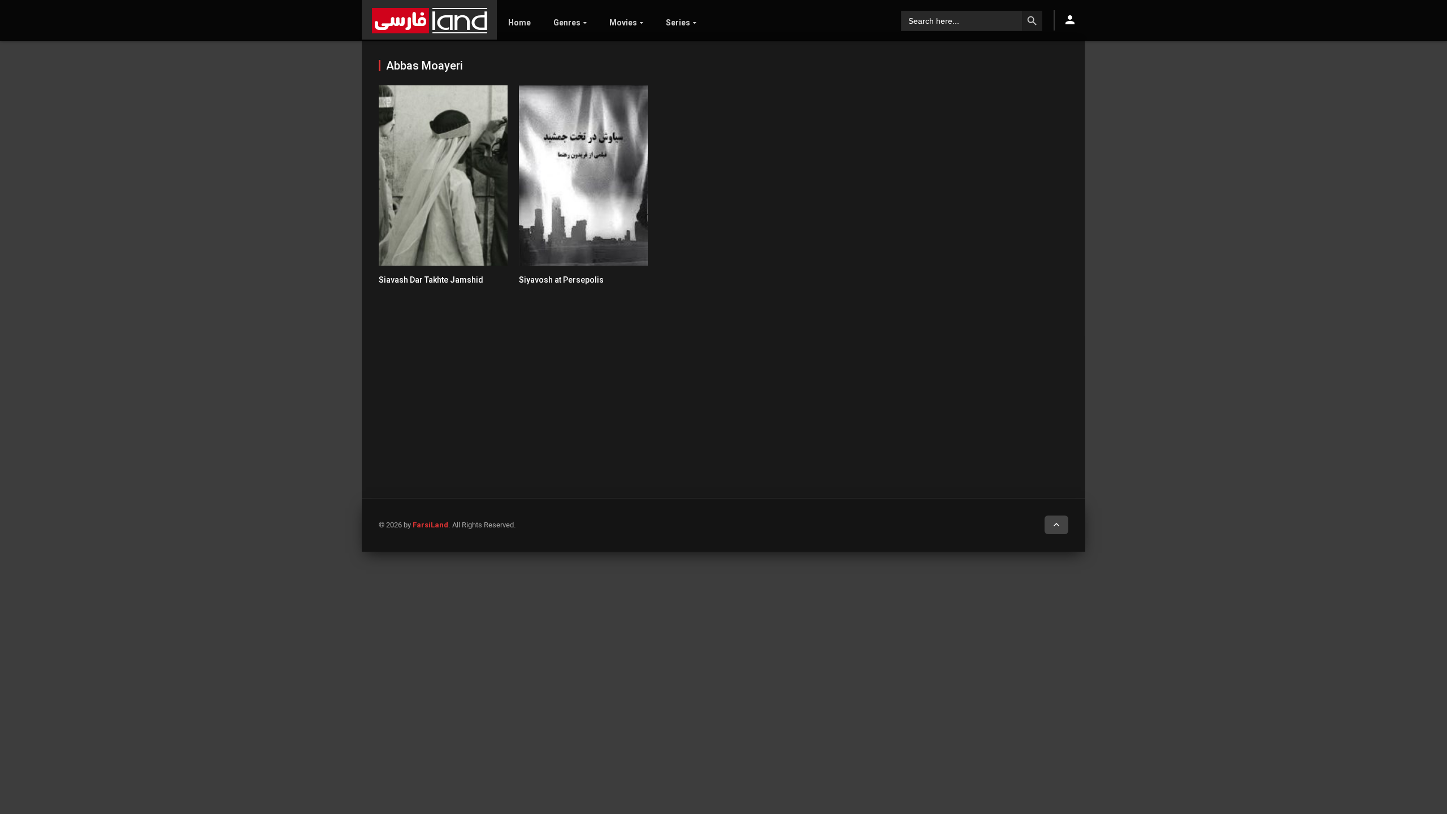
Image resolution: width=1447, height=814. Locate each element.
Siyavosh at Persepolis (561, 279)
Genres (566, 22)
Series (678, 22)
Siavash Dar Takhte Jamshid (431, 279)
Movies (623, 22)
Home (519, 22)
